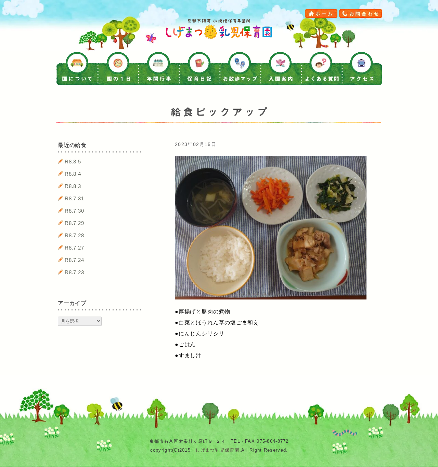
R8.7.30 (74, 211)
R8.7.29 (74, 223)
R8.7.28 (74, 235)
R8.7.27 (74, 248)
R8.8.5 (73, 161)
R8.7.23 (74, 272)
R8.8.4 (73, 174)
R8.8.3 (73, 186)
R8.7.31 (74, 198)
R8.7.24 (74, 260)
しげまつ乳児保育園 (217, 450)
